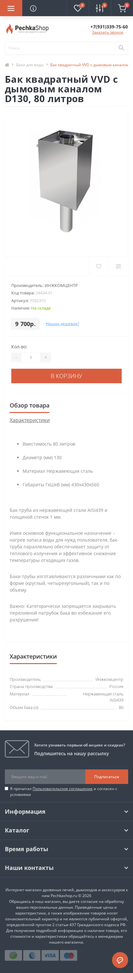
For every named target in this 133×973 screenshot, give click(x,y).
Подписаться (106, 776)
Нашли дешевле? (62, 323)
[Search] (121, 48)
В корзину (66, 376)
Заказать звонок (107, 32)
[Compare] (118, 266)
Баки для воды (30, 65)
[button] (109, 26)
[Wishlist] (98, 266)
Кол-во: (19, 347)
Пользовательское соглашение (63, 788)
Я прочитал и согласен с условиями (63, 791)
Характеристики (30, 420)
